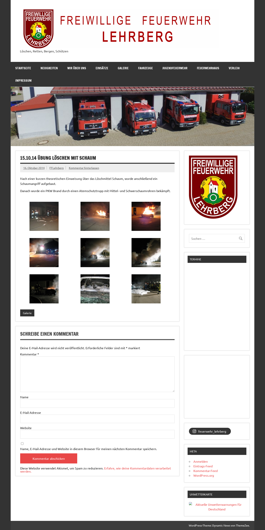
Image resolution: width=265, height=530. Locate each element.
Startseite (23, 68)
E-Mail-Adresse (30, 412)
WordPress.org (203, 475)
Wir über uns (76, 68)
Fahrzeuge (145, 68)
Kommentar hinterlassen (84, 168)
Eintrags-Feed (203, 466)
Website (26, 427)
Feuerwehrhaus (208, 68)
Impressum (23, 80)
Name (24, 396)
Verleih (234, 68)
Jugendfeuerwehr (174, 68)
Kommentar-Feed (205, 471)
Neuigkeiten (49, 68)
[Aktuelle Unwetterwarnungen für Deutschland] (217, 509)
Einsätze (102, 68)
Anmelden (200, 461)
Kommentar (29, 354)
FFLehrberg (56, 168)
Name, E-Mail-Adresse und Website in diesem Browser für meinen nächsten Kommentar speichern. (88, 448)
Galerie (123, 68)
